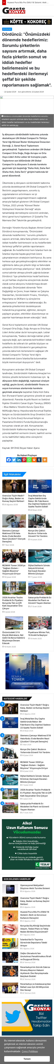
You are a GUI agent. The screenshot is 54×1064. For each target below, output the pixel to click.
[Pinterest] (23, 459)
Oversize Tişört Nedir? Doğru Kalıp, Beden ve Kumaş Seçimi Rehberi (13, 498)
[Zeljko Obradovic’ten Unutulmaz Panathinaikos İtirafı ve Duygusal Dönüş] (10, 957)
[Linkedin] (18, 459)
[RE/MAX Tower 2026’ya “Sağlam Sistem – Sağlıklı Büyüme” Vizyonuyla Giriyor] (14, 556)
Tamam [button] (27, 1059)
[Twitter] (13, 459)
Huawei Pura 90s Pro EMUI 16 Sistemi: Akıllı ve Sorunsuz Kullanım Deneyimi (34, 915)
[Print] (34, 459)
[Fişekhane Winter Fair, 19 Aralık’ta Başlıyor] (40, 622)
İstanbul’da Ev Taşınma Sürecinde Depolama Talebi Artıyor (33, 942)
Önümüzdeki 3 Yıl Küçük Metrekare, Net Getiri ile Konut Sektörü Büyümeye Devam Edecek (13, 637)
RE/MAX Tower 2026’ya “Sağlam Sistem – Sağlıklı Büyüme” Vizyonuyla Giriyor (34, 765)
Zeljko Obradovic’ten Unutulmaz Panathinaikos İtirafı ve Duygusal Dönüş (35, 956)
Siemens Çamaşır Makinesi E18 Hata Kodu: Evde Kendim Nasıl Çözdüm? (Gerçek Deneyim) (13, 536)
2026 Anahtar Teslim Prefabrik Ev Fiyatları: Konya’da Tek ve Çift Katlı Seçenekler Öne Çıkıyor (12, 603)
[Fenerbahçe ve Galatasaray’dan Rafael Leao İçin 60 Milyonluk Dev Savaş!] (10, 988)
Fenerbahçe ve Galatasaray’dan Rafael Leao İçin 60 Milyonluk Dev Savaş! (35, 987)
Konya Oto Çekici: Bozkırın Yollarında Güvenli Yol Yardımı (38, 533)
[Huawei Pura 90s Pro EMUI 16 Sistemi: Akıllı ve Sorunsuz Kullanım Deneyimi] (10, 915)
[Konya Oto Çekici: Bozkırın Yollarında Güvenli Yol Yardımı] (40, 521)
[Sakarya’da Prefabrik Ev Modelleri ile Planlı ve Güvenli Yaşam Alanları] (40, 588)
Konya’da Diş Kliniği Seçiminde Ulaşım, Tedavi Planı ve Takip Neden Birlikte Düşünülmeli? (35, 928)
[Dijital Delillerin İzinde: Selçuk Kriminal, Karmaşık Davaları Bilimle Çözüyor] (40, 556)
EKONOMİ (7, 29)
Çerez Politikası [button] (30, 1051)
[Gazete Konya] (13, 10)
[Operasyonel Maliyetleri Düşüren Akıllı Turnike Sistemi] (10, 889)
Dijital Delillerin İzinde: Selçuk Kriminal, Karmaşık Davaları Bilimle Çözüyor (34, 779)
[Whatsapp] (29, 459)
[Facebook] (8, 459)
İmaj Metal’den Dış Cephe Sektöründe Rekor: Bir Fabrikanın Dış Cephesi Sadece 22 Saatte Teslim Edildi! (39, 501)
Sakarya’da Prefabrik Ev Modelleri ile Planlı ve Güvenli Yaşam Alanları (39, 600)
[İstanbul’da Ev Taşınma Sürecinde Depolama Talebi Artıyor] (10, 943)
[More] (45, 459)
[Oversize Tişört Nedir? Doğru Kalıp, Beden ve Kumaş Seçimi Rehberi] (14, 486)
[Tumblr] (39, 459)
